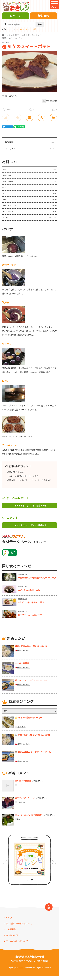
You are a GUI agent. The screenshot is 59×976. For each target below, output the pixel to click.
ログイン (15, 15)
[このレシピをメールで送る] (29, 117)
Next (54, 862)
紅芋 (35, 29)
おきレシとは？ (13, 935)
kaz (18, 819)
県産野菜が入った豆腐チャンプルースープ (37, 577)
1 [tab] (27, 879)
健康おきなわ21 (23, 651)
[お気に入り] (17, 117)
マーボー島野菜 (22, 663)
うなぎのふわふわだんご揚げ (31, 602)
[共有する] (41, 117)
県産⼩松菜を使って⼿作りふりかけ (31, 646)
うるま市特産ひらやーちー (30, 717)
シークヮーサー (28, 29)
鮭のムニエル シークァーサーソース (31, 680)
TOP (49, 907)
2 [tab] (32, 879)
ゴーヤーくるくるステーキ (30, 615)
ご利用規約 (11, 929)
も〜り (19, 785)
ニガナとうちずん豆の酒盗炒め (29, 815)
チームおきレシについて (17, 941)
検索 (40, 24)
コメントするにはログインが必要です (29, 525)
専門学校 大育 (51, 101)
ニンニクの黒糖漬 (23, 781)
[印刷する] (53, 117)
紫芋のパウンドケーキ (25, 798)
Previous (5, 862)
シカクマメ (19, 29)
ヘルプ (9, 917)
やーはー (21, 727)
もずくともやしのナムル (29, 590)
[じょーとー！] (5, 117)
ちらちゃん (21, 802)
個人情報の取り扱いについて (19, 923)
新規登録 (43, 15)
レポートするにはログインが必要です (29, 505)
